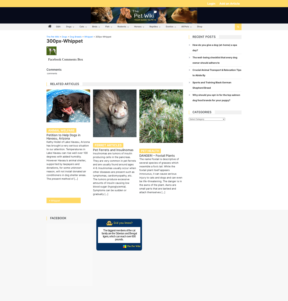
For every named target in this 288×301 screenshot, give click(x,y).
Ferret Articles (108, 145)
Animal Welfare (61, 130)
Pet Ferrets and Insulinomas (113, 150)
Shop (199, 26)
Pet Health (150, 151)
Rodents (122, 26)
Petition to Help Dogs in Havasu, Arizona (63, 136)
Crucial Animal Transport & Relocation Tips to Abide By (216, 72)
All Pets (185, 26)
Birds (94, 26)
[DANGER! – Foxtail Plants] (161, 116)
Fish (107, 26)
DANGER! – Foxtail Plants (157, 155)
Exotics (169, 26)
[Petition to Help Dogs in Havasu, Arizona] (68, 106)
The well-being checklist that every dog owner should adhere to (214, 60)
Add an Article (229, 3)
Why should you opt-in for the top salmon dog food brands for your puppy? (216, 98)
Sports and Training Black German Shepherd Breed (211, 85)
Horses (138, 26)
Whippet (55, 200)
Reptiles (154, 26)
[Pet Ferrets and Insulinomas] (115, 113)
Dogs (69, 26)
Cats (82, 26)
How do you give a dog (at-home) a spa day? (214, 48)
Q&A (58, 26)
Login (211, 3)
